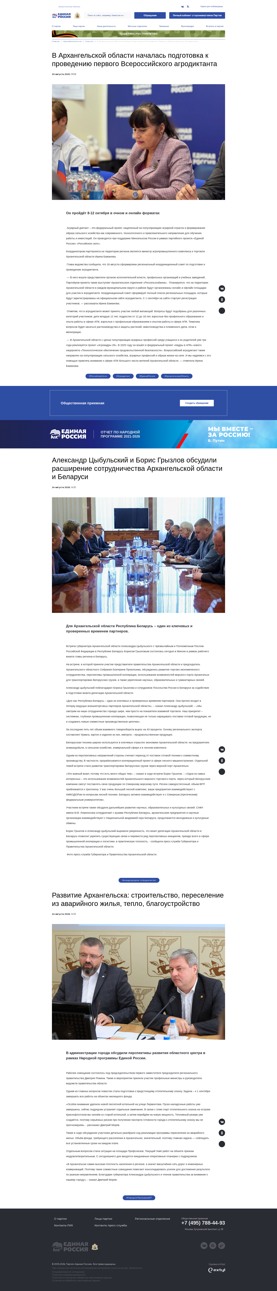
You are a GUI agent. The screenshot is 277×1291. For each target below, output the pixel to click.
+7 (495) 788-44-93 (203, 1223)
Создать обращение (196, 403)
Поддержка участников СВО (138, 34)
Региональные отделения (152, 1218)
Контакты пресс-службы (110, 1225)
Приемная (164, 26)
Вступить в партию (215, 26)
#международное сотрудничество (139, 880)
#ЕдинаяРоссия (147, 376)
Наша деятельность (106, 26)
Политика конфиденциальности (68, 1275)
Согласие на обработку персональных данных (76, 1280)
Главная (56, 41)
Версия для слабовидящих (211, 6)
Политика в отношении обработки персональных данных (82, 1278)
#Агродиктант (123, 376)
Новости (89, 41)
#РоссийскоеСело (98, 376)
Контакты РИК (63, 1225)
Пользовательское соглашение (68, 1272)
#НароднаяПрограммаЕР (139, 1198)
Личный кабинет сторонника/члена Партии (197, 15)
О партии (56, 26)
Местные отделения (137, 26)
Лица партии (79, 26)
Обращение (150, 15)
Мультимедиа (187, 26)
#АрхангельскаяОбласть (177, 376)
